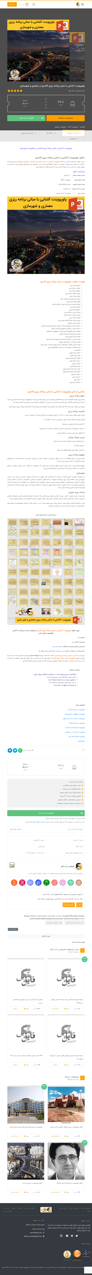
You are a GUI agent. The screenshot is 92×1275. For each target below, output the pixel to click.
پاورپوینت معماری (60, 127)
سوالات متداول (17, 1208)
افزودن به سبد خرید (26, 118)
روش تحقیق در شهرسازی (54, 923)
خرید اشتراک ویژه (38, 822)
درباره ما (6, 1208)
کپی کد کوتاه (46, 936)
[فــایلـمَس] (77, 4)
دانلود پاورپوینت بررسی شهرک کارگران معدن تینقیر (66, 1127)
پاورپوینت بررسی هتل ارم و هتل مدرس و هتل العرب (25, 1127)
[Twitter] (77, 1236)
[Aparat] (72, 1236)
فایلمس (82, 127)
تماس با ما (7, 1211)
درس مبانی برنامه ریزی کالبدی (75, 923)
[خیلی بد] (11, 829)
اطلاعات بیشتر (69, 905)
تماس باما (55, 647)
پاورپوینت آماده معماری (63, 193)
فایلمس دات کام (67, 866)
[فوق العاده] (20, 829)
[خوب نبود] (13, 829)
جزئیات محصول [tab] (72, 133)
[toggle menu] (82, 4)
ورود (20, 4)
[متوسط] (15, 829)
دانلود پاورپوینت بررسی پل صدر (32, 1183)
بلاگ (88, 1211)
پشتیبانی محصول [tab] (27, 133)
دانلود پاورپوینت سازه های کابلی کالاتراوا (70, 1183)
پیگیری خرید (74, 1208)
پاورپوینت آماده (73, 127)
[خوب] (17, 829)
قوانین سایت (29, 1208)
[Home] (46, 1209)
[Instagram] (61, 1236)
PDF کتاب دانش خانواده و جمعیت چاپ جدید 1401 (26, 1056)
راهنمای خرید (85, 1208)
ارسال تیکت (63, 1208)
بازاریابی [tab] (73, 139)
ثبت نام (12, 4)
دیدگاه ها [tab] (50, 133)
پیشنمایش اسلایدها (65, 118)
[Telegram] (67, 1236)
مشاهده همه (13, 929)
